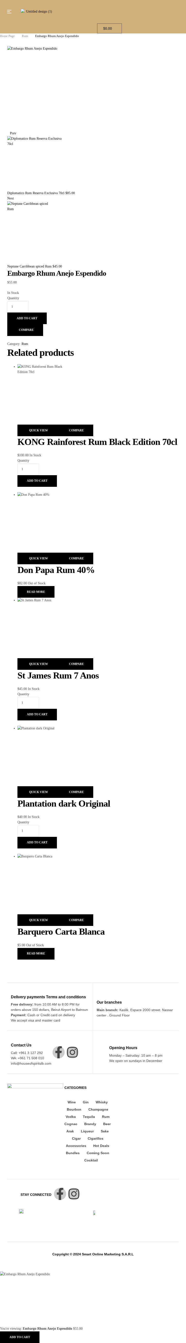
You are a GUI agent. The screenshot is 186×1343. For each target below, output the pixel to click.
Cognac (70, 1124)
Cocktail (91, 1160)
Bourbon (74, 1109)
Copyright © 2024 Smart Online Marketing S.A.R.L (93, 1254)
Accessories (76, 1146)
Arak (70, 1131)
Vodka (71, 1117)
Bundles (73, 1153)
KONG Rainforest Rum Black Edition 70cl (97, 442)
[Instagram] (72, 1052)
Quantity (13, 298)
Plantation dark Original (63, 803)
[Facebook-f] (59, 1052)
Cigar (76, 1138)
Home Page (7, 36)
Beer (107, 1124)
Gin (86, 1102)
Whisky (102, 1102)
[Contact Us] (13, 1038)
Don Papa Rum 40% (56, 570)
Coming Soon (98, 1153)
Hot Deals (101, 1146)
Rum (25, 36)
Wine (72, 1102)
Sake (105, 1131)
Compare (26, 330)
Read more (36, 592)
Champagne (98, 1109)
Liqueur (87, 1131)
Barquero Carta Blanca (61, 931)
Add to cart (27, 318)
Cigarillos (95, 1138)
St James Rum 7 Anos (58, 675)
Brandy (90, 1124)
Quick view (38, 430)
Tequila (89, 1117)
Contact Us (21, 1045)
